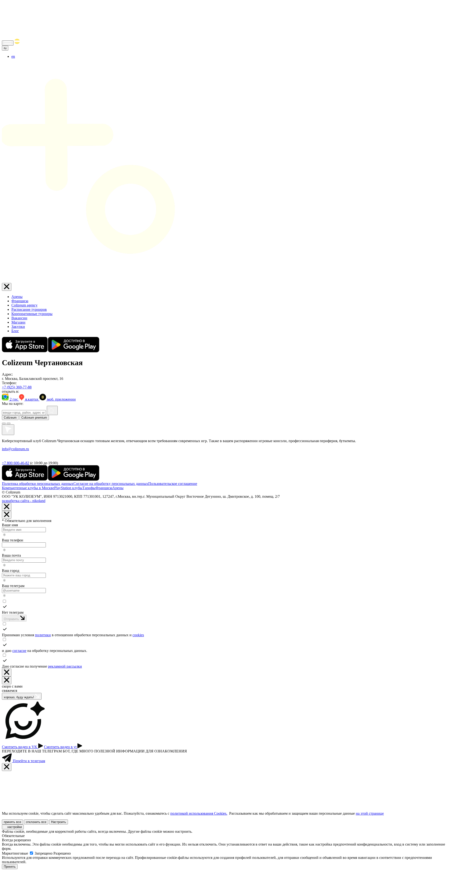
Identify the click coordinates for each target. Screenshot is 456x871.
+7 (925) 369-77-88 (17, 387)
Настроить (58, 822)
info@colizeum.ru (15, 449)
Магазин (18, 322)
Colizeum (10, 417)
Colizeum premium (34, 417)
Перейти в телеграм (28, 761)
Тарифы (88, 488)
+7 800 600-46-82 (15, 463)
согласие (19, 651)
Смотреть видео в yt (60, 747)
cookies (138, 635)
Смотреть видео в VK (20, 747)
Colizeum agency (24, 305)
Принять (10, 866)
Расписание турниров (29, 309)
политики (43, 635)
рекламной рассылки (65, 666)
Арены (17, 297)
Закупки (18, 327)
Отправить (12, 619)
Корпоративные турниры (31, 314)
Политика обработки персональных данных (37, 484)
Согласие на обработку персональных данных (110, 484)
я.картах (31, 399)
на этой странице (370, 813)
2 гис (14, 399)
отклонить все (36, 822)
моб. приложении (61, 399)
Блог (15, 331)
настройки (14, 827)
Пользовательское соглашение (172, 484)
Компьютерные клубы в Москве (28, 488)
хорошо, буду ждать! (19, 697)
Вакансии (19, 318)
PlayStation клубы (68, 488)
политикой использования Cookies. (198, 813)
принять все (12, 822)
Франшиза (19, 301)
